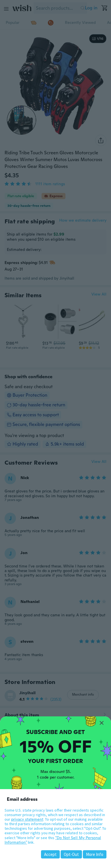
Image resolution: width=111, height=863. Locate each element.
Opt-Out (71, 854)
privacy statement (27, 819)
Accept (50, 854)
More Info (94, 854)
